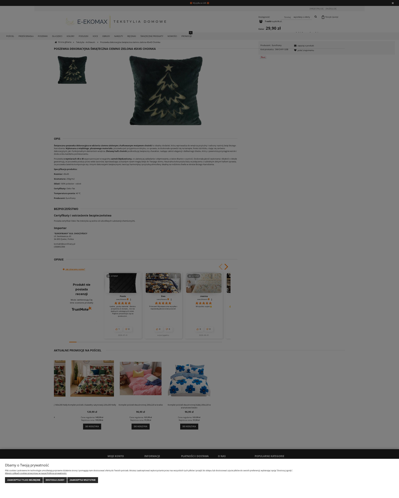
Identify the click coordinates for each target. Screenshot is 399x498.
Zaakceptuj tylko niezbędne (24, 480)
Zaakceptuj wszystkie (83, 480)
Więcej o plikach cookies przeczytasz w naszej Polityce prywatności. (36, 473)
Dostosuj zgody (55, 480)
